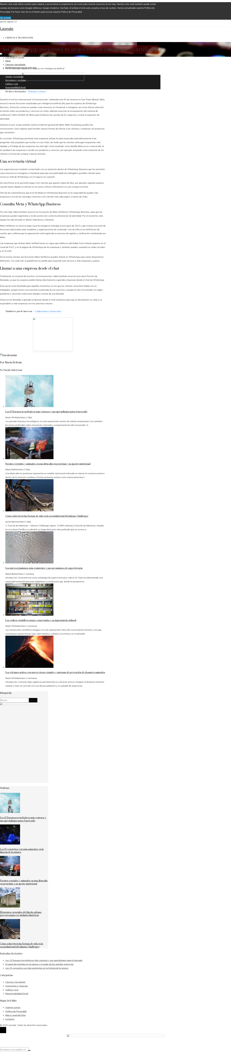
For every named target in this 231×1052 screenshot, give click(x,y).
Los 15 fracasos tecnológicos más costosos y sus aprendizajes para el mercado (46, 411)
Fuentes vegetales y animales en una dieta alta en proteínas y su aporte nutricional (47, 463)
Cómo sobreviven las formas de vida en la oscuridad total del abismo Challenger (46, 516)
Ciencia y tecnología (10, 44)
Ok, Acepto (5, 17)
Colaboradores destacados (48, 311)
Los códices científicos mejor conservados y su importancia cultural (40, 620)
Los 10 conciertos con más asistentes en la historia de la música (36, 968)
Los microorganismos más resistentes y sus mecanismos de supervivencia (43, 568)
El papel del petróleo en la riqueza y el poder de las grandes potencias (39, 964)
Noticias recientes (37, 91)
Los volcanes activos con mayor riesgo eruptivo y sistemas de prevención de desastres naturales (55, 672)
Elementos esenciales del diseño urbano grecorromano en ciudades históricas (21, 914)
